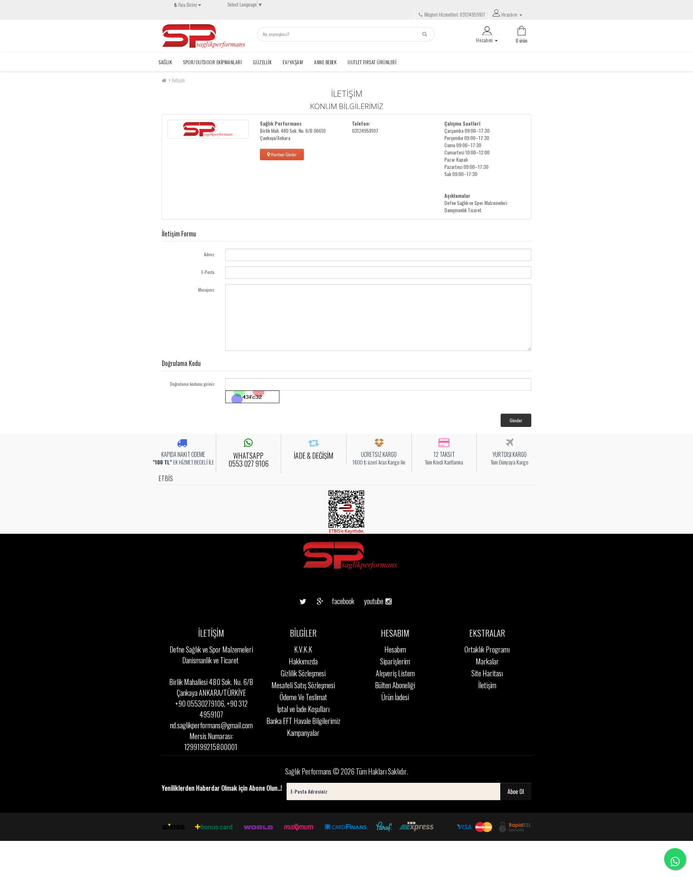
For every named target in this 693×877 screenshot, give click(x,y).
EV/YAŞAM (293, 62)
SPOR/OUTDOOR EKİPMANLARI (212, 62)
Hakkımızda (303, 661)
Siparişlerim (395, 661)
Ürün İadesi (395, 696)
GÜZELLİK (262, 62)
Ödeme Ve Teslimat (303, 696)
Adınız (209, 254)
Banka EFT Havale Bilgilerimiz (303, 720)
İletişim (178, 80)
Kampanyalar (303, 732)
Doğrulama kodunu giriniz (192, 384)
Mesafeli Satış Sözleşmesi (303, 685)
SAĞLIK (165, 62)
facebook (337, 600)
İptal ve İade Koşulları (303, 708)
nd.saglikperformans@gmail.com (211, 725)
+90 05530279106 (199, 703)
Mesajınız (206, 290)
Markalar (487, 661)
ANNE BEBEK (325, 62)
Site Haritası (487, 673)
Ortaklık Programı (487, 649)
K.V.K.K (303, 649)
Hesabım (395, 649)
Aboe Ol (515, 791)
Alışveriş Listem (395, 673)
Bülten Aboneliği (395, 685)
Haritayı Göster (283, 154)
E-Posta (207, 272)
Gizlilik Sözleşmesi (303, 673)
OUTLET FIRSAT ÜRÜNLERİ (372, 62)
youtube (371, 590)
